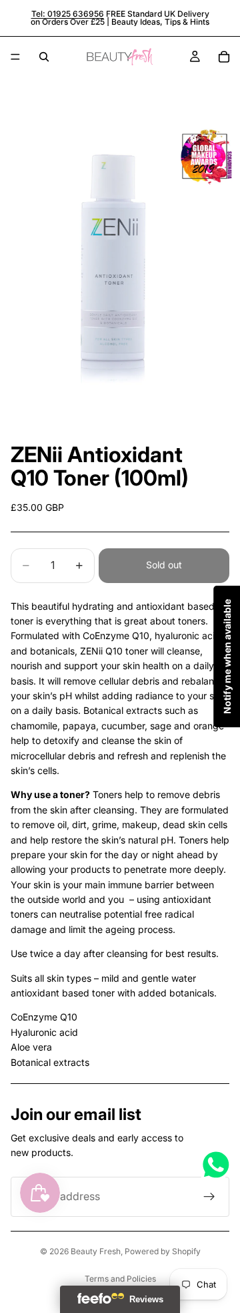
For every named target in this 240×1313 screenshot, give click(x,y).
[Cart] (224, 56)
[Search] (44, 56)
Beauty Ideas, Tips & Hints (160, 22)
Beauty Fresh (96, 1251)
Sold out (164, 564)
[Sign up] (209, 1197)
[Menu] (15, 56)
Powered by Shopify (163, 1251)
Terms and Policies (120, 1279)
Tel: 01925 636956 (67, 14)
